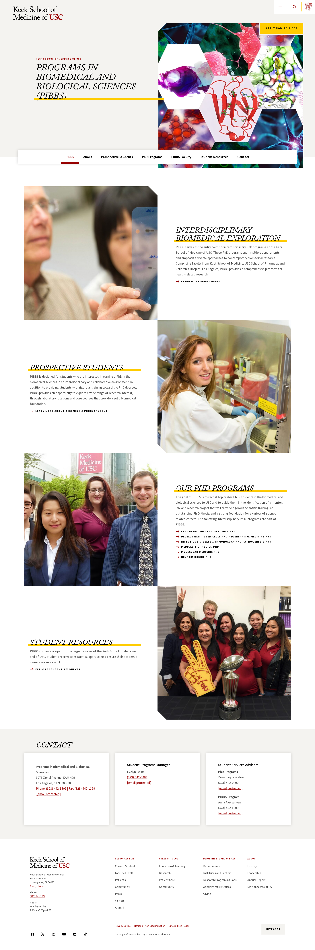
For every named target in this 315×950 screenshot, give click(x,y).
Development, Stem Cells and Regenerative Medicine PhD (226, 536)
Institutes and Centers (217, 873)
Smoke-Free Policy (179, 925)
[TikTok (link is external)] (85, 934)
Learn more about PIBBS (200, 281)
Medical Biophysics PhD (200, 546)
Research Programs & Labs (220, 880)
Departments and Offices (219, 858)
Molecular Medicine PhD (200, 551)
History (252, 866)
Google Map (36, 886)
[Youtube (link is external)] (64, 934)
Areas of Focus (168, 858)
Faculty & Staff (124, 873)
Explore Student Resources (57, 669)
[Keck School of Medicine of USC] (50, 863)
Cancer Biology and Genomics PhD (208, 531)
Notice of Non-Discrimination (149, 925)
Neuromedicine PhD (196, 557)
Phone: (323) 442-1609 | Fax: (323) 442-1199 (65, 788)
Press (118, 893)
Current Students (126, 866)
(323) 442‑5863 (137, 777)
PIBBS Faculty (181, 157)
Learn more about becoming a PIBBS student (71, 411)
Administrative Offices (217, 887)
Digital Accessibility (259, 887)
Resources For (124, 858)
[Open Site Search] (294, 7)
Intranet (273, 929)
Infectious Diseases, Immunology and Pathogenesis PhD (226, 541)
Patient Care (167, 880)
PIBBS (70, 157)
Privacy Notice (123, 925)
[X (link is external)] (42, 934)
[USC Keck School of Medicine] (38, 13)
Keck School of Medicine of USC (58, 58)
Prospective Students (117, 157)
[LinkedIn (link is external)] (74, 934)
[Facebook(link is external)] (32, 934)
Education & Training (172, 866)
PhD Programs (152, 157)
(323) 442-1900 (37, 896)
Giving (207, 893)
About (87, 157)
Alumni (119, 907)
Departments (211, 866)
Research (165, 873)
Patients (120, 880)
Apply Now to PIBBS (282, 28)
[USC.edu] (308, 7)
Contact (243, 157)
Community (122, 887)
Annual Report (256, 880)
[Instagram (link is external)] (53, 934)
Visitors (120, 900)
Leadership (254, 873)
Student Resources (214, 157)
